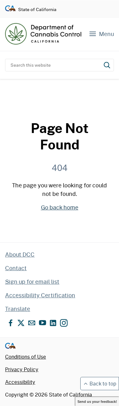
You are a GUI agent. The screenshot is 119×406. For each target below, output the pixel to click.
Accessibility (20, 381)
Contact (16, 268)
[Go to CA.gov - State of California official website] (10, 9)
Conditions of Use (25, 356)
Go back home (59, 207)
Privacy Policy (21, 369)
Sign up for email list (32, 281)
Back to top (102, 383)
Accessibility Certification (40, 295)
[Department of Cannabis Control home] (43, 34)
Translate (17, 309)
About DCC (20, 254)
